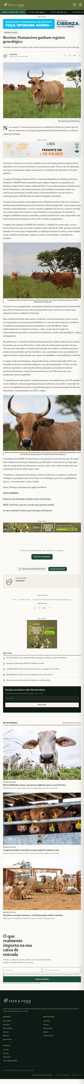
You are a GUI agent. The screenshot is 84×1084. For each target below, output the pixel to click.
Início (15, 599)
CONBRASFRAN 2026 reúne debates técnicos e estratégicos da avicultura (33, 669)
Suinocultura (7, 1039)
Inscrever (42, 705)
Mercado (6, 1035)
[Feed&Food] (17, 1001)
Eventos (6, 1032)
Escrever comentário (42, 557)
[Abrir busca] (74, 4)
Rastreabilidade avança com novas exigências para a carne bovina (29, 675)
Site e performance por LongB (42, 1075)
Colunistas (47, 1021)
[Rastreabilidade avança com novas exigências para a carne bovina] (42, 754)
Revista (45, 1032)
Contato (6, 1049)
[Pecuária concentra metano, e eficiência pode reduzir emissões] (42, 884)
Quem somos (47, 1028)
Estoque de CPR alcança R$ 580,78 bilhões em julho (25, 663)
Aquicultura (7, 1021)
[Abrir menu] (80, 4)
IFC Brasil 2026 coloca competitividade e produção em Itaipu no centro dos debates (36, 658)
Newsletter (7, 1057)
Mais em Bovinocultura (71, 723)
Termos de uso (76, 1075)
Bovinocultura (10, 32)
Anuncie (6, 1053)
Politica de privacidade (63, 1075)
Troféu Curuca (48, 1035)
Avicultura (6, 1024)
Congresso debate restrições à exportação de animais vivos (31, 850)
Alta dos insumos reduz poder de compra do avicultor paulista (28, 680)
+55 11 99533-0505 (10, 1061)
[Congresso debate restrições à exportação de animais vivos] (42, 819)
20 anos (46, 1024)
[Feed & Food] (17, 4)
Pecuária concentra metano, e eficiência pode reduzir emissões (33, 915)
